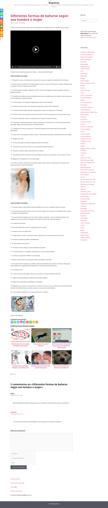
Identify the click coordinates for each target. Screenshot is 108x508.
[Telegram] (24, 322)
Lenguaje (83, 153)
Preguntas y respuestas (87, 203)
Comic (82, 93)
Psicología (83, 208)
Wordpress (83, 240)
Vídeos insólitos (85, 237)
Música (82, 177)
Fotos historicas (85, 110)
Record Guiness (85, 213)
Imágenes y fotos (85, 141)
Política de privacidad (17, 483)
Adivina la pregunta (86, 54)
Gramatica (83, 119)
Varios (82, 228)
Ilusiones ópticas (85, 136)
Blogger (82, 78)
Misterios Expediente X (87, 162)
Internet (82, 143)
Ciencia (82, 88)
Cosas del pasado (85, 98)
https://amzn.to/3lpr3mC (88, 37)
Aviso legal (14, 487)
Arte (81, 71)
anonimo (14, 412)
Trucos (82, 225)
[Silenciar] (56, 67)
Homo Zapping (85, 129)
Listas (82, 155)
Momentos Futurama (87, 170)
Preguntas (83, 201)
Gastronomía (84, 114)
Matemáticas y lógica (87, 160)
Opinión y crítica (85, 191)
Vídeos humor (84, 235)
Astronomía (84, 73)
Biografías (83, 76)
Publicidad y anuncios (87, 211)
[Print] (1, 29)
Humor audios (85, 134)
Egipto (82, 100)
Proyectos (83, 206)
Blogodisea (54, 2)
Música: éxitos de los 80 (87, 179)
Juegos (82, 146)
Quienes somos (15, 479)
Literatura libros (85, 158)
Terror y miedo (85, 223)
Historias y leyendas (86, 127)
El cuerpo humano (86, 102)
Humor (14, 374)
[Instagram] (21, 322)
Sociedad (83, 216)
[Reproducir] (12, 67)
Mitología (83, 165)
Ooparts (83, 189)
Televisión (83, 220)
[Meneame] (27, 322)
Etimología (83, 105)
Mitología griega (85, 167)
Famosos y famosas (86, 107)
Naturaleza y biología (87, 184)
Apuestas (83, 62)
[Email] (30, 322)
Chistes (82, 85)
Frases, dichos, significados (88, 112)
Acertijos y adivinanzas (87, 52)
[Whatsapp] (15, 322)
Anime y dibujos (85, 59)
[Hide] (0, 38)
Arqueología (84, 64)
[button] (36, 49)
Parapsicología (85, 199)
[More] (36, 322)
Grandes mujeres (85, 122)
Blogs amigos (84, 81)
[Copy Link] (33, 322)
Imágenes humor (85, 139)
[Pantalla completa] (59, 67)
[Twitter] (18, 322)
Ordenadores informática (88, 194)
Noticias (83, 187)
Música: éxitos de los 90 (87, 182)
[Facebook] (12, 322)
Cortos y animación (86, 95)
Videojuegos (84, 233)
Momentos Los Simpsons (88, 172)
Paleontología (84, 196)
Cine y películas (85, 90)
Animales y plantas (86, 57)
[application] (36, 50)
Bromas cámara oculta (87, 83)
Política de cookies (16, 491)
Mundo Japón (84, 174)
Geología (83, 117)
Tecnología (83, 218)
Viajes (82, 230)
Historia (83, 124)
